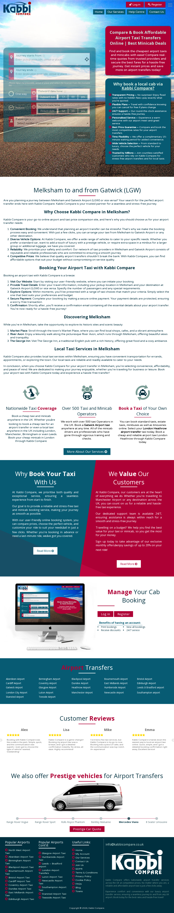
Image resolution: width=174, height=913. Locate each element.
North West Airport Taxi (17, 852)
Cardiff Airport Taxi (19, 881)
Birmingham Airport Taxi (18, 862)
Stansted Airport (15, 696)
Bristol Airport (144, 679)
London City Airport (16, 692)
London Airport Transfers (49, 872)
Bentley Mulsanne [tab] (101, 822)
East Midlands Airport (116, 683)
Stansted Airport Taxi (54, 893)
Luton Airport (46, 692)
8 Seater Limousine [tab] (156, 822)
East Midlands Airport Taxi (19, 894)
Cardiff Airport (13, 683)
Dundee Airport (80, 683)
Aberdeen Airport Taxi (20, 856)
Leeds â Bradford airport (150, 687)
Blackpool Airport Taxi (21, 867)
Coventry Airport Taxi (20, 885)
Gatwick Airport (14, 687)
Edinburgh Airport (146, 683)
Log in (136, 4)
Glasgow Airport (47, 687)
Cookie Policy (83, 880)
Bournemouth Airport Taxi (19, 872)
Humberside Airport (115, 687)
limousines (159, 425)
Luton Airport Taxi (52, 876)
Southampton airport (148, 692)
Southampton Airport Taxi (52, 889)
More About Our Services (86, 452)
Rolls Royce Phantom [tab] (73, 822)
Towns (79, 891)
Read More (44, 551)
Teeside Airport (47, 696)
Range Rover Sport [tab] (45, 822)
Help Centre (136, 12)
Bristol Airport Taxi (19, 877)
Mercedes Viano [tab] (129, 822)
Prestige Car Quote (87, 829)
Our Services (116, 12)
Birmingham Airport (49, 679)
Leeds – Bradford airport (50, 865)
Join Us (79, 865)
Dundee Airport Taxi (19, 888)
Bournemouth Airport (116, 679)
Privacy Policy (83, 876)
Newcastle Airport (114, 692)
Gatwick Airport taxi (97, 425)
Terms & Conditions (86, 872)
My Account (82, 853)
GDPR (78, 868)
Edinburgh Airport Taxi (21, 899)
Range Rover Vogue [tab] (17, 822)
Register (156, 4)
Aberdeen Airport (15, 679)
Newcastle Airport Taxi (51, 882)
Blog (78, 887)
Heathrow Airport (81, 687)
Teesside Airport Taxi (54, 897)
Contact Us (156, 12)
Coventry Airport (48, 683)
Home (99, 12)
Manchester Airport (82, 692)
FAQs (78, 883)
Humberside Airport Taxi (51, 858)
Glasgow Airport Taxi (54, 853)
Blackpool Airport (81, 679)
